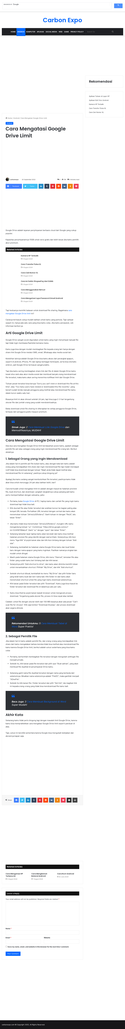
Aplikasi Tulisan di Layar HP (99, 96)
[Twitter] (22, 800)
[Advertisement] (62, 55)
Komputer (30, 32)
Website (47, 938)
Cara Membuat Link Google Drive (46, 427)
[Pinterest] (52, 186)
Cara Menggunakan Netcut (33, 290)
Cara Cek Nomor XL (29, 273)
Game (66, 32)
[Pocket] (76, 186)
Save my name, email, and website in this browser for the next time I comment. (38, 947)
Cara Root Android (65, 874)
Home (13, 32)
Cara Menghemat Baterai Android (39, 875)
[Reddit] (58, 186)
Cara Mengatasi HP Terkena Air (14, 875)
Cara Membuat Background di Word (46, 701)
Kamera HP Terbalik (29, 256)
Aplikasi (40, 32)
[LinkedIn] (41, 186)
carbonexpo (14, 179)
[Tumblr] (46, 186)
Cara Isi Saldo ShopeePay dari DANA (37, 281)
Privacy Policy (77, 32)
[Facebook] (16, 800)
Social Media (51, 32)
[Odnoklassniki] (70, 186)
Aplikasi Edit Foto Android (99, 100)
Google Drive (28, 501)
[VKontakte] (64, 186)
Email (8, 938)
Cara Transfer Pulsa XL (31, 264)
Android (21, 32)
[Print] (75, 800)
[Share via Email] (69, 800)
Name (8, 929)
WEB (60, 32)
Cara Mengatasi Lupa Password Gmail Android (42, 298)
